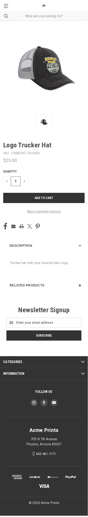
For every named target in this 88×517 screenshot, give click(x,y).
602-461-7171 (46, 454)
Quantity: (10, 171)
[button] (44, 246)
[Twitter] (29, 226)
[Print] (21, 226)
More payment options (44, 211)
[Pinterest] (38, 226)
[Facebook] (5, 226)
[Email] (13, 226)
